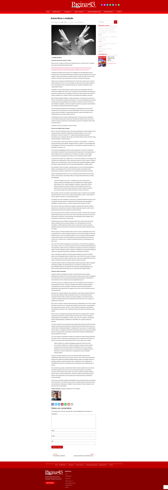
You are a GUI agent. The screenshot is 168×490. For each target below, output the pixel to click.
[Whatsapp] (110, 5)
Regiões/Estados (108, 11)
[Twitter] (107, 5)
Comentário (54, 413)
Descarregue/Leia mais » (111, 63)
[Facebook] (102, 5)
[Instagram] (105, 5)
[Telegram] (113, 5)
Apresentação (56, 11)
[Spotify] (119, 5)
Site (52, 441)
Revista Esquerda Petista (94, 11)
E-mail (53, 435)
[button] (52, 404)
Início (48, 11)
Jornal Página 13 (79, 11)
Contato (119, 11)
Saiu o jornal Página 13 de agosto (110, 58)
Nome (53, 430)
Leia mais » (100, 34)
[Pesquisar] (115, 22)
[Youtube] (116, 5)
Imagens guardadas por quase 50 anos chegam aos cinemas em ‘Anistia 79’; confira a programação (107, 30)
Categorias (67, 11)
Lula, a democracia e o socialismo (107, 43)
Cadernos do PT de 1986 (104, 48)
